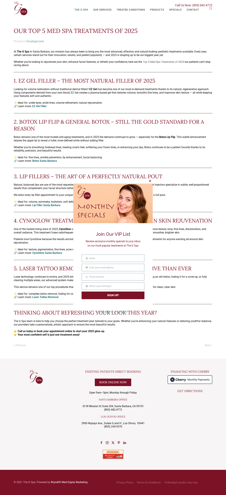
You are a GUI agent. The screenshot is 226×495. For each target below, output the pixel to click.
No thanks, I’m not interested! (112, 311)
